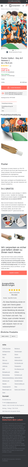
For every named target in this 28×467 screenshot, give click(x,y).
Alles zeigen (14, 294)
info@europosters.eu (11, 402)
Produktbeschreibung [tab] (7, 103)
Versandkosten (11, 71)
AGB (3, 369)
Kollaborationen (18, 360)
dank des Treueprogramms (15, 94)
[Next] (25, 30)
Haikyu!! (14, 336)
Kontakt (4, 354)
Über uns (4, 360)
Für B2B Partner (19, 380)
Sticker (16, 354)
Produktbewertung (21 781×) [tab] (7, 107)
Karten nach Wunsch (20, 389)
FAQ (3, 357)
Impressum (17, 357)
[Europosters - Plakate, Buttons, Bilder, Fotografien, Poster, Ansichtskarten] (15, 5)
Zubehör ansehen (14, 272)
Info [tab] (3, 110)
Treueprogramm (6, 386)
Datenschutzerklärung (8, 377)
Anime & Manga (5, 336)
